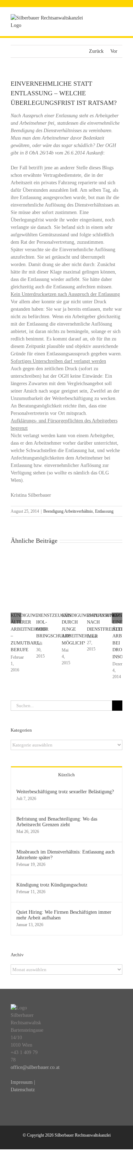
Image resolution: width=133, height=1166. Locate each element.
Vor (113, 51)
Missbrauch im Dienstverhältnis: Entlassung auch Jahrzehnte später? (65, 854)
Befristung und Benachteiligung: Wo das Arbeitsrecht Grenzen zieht (56, 821)
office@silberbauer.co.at (35, 1067)
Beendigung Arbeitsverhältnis (68, 511)
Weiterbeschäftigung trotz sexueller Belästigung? (65, 791)
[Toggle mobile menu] (119, 18)
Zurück (96, 51)
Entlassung (104, 511)
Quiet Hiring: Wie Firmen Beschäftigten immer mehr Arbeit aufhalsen (63, 914)
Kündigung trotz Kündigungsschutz (51, 885)
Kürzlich (66, 774)
